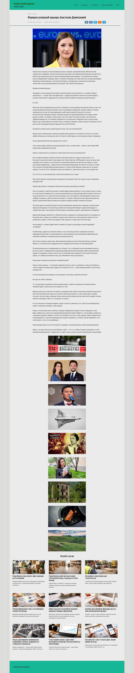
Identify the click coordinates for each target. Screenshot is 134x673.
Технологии (94, 5)
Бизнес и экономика (107, 5)
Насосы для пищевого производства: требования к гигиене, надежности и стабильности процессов (26, 642)
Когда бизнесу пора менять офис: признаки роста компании (28, 577)
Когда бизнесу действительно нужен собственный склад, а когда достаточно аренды (63, 578)
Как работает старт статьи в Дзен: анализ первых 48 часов (100, 641)
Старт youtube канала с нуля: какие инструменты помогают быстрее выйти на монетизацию (64, 642)
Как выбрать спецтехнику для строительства (96, 577)
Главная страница (32, 13)
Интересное (84, 5)
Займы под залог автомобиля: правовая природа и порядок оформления (63, 610)
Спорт (76, 5)
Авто (117, 5)
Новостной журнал (24, 3)
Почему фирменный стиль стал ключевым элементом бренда (28, 610)
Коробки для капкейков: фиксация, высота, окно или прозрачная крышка (100, 610)
